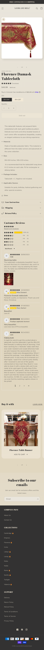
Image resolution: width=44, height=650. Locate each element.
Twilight (7, 580)
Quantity (4, 104)
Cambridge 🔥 (9, 533)
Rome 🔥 (7, 570)
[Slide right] (26, 67)
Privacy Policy (9, 621)
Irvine (6, 547)
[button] (2, 8)
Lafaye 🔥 (7, 552)
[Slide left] (17, 67)
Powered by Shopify (27, 646)
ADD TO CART (19, 454)
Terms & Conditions (11, 612)
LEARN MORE (37, 404)
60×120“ (18, 100)
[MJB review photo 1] (8, 279)
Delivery (7, 598)
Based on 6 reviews (11, 229)
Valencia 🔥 (8, 584)
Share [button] (6, 195)
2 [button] (19, 386)
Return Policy (8, 602)
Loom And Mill (19, 646)
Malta (6, 561)
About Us (7, 515)
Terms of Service (10, 616)
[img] (15, 255)
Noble (6, 566)
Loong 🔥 (7, 556)
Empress (7, 538)
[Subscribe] (37, 499)
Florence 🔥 (8, 542)
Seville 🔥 (7, 575)
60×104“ (7, 100)
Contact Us (8, 520)
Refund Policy (9, 607)
